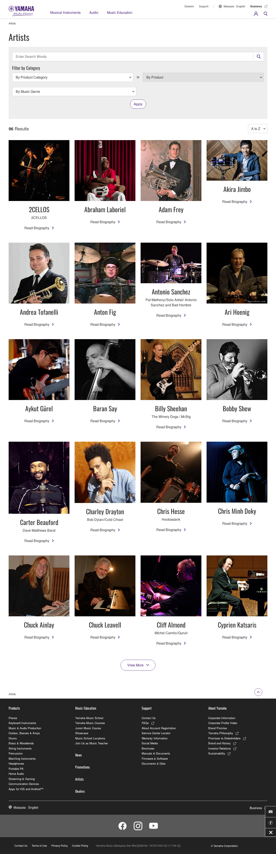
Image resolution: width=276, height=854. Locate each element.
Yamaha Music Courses (90, 723)
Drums (13, 738)
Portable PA (16, 769)
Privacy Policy (59, 845)
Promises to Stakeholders (224, 738)
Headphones (16, 763)
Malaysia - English (234, 6)
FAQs (145, 723)
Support (203, 6)
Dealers (189, 6)
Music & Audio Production (25, 728)
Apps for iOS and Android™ (26, 789)
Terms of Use (39, 845)
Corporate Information (221, 718)
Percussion (16, 753)
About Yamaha (217, 708)
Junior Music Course (88, 728)
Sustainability (216, 753)
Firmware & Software (155, 758)
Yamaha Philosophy (220, 733)
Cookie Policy (80, 845)
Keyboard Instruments (22, 723)
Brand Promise (217, 728)
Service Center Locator (156, 733)
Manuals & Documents (156, 753)
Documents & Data (153, 763)
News (78, 755)
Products (14, 708)
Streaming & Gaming (22, 779)
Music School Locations (90, 738)
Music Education (119, 12)
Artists (79, 779)
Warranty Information (155, 738)
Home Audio (16, 774)
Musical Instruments (65, 12)
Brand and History (219, 743)
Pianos (13, 718)
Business (256, 6)
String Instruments (20, 748)
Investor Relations (219, 748)
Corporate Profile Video (222, 723)
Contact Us (149, 718)
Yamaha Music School (89, 718)
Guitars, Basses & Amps (24, 733)
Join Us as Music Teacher (91, 743)
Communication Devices (24, 784)
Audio (93, 12)
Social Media (150, 743)
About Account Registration (159, 728)
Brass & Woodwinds (21, 743)
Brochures (148, 748)
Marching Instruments (22, 758)
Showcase (81, 733)
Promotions (82, 767)
